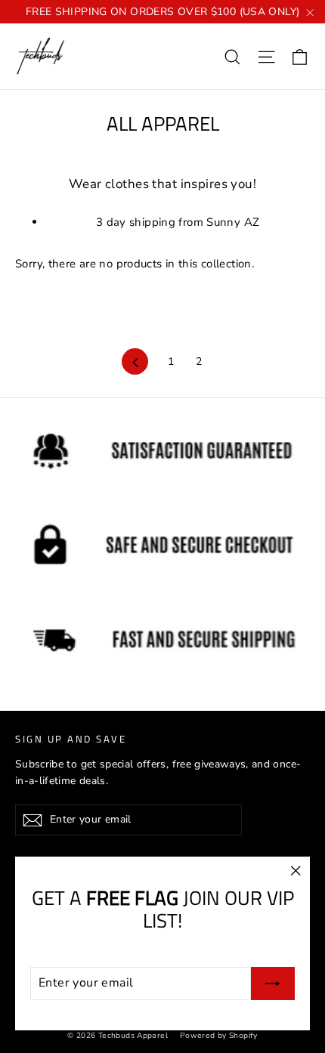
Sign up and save (70, 738)
